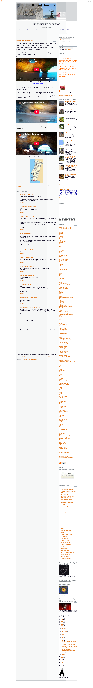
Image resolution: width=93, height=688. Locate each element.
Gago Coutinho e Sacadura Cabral (67, 318)
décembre (64, 626)
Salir (60, 416)
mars (63, 640)
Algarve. (61, 242)
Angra (60, 252)
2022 (62, 618)
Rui (21, 233)
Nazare (60, 387)
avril (63, 639)
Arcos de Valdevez (63, 254)
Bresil (60, 274)
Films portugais (62, 305)
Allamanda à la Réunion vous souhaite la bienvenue (67, 497)
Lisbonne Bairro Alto (64, 343)
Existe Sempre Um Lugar (25, 307)
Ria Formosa (62, 410)
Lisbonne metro (62, 352)
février (63, 652)
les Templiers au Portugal (65, 339)
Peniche (61, 398)
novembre (64, 628)
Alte (60, 246)
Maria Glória (23, 328)
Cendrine (22, 216)
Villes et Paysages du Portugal (66, 457)
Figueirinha (61, 304)
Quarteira (61, 407)
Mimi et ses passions (65, 540)
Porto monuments (63, 405)
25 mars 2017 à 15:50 (28, 257)
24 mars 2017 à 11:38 (31, 206)
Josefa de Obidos (63, 333)
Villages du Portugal (63, 456)
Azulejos (61, 263)
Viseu (60, 460)
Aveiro (60, 261)
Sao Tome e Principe (64, 421)
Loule (60, 362)
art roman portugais (63, 259)
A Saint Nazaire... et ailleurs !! (67, 489)
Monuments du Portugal (64, 380)
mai (63, 637)
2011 (62, 663)
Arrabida (61, 257)
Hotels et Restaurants (64, 330)
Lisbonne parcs (62, 357)
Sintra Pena (61, 430)
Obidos (60, 392)
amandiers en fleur (63, 248)
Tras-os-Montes (62, 443)
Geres (60, 319)
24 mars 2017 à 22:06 (27, 233)
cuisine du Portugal (63, 287)
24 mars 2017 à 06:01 (28, 194)
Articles (62, 39)
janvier (63, 654)
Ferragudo (61, 301)
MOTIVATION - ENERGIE (66, 544)
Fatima (60, 300)
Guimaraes (61, 325)
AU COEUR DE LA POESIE (67, 502)
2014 (62, 659)
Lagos (60, 334)
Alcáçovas (61, 234)
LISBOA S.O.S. (64, 532)
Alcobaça (61, 236)
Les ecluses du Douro (70, 148)
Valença (61, 446)
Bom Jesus (61, 268)
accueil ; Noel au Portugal (65, 227)
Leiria (60, 337)
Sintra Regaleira (62, 433)
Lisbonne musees (63, 355)
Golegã (60, 323)
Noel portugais (62, 389)
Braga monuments (63, 272)
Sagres (60, 412)
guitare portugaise (63, 328)
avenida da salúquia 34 (66, 506)
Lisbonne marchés (63, 351)
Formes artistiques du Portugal (66, 314)
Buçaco (61, 275)
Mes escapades (64, 538)
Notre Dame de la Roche (64, 391)
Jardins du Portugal (63, 332)
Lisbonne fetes (62, 347)
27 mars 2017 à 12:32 (31, 275)
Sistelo (60, 434)
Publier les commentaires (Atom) (30, 359)
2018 (62, 624)
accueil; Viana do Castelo (65, 228)
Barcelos (61, 264)
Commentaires (64, 41)
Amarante (61, 250)
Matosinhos (61, 377)
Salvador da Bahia (63, 417)
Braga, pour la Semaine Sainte (70, 125)
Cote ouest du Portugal (64, 284)
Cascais (61, 279)
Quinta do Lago (62, 408)
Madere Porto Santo (63, 373)
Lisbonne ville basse (64, 360)
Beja (60, 265)
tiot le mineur (23, 206)
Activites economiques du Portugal (67, 231)
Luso (60, 365)
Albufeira (61, 233)
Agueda (61, 232)
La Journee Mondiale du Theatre (69, 641)
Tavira (60, 439)
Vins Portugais (62, 458)
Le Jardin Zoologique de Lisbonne (70, 175)
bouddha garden (63, 269)
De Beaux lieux (36, 185)
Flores (60, 310)
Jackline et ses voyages (66, 523)
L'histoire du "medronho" (71, 117)
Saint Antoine (62, 414)
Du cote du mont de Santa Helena (69, 646)
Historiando (63, 521)
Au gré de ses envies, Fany (67, 504)
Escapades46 (64, 515)
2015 (62, 657)
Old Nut (62, 546)
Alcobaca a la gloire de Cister (68, 644)
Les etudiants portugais (64, 338)
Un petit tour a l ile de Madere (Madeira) (70, 140)
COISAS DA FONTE (65, 510)
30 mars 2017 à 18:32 (31, 318)
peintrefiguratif (23, 275)
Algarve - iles (62, 240)
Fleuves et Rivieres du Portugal (66, 309)
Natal (60, 385)
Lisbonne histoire (63, 348)
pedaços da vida (64, 548)
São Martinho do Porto (64, 419)
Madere (60, 369)
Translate (69, 49)
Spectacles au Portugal (64, 435)
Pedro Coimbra (23, 266)
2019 (62, 622)
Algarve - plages (28, 185)
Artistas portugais (63, 260)
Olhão (60, 394)
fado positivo (64, 517)
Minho (60, 379)
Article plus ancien (52, 356)
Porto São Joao (62, 406)
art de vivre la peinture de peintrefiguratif (66, 500)
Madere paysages (63, 371)
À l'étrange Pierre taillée (66, 558)
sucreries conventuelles (64, 438)
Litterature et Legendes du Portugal (67, 361)
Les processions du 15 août (70, 132)
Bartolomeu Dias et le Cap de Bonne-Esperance (71, 166)
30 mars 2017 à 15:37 (36, 307)
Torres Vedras (62, 442)
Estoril (60, 295)
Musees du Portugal (63, 383)
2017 (62, 625)
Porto (60, 403)
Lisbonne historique (63, 350)
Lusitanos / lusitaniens (64, 364)
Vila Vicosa (61, 453)
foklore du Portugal (63, 311)
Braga (60, 270)
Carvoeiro (61, 278)
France (60, 315)
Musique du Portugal (64, 384)
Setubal (61, 424)
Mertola (61, 378)
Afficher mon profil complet (65, 95)
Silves (60, 425)
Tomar (60, 440)
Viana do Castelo (63, 448)
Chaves (60, 281)
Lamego (61, 336)
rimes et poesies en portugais (67, 552)
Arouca (60, 256)
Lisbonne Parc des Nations (65, 356)
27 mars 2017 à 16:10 (31, 284)
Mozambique (62, 382)
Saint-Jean (61, 415)
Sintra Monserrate (63, 429)
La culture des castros (66, 649)
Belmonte (61, 266)
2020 (62, 621)
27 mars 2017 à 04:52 (32, 266)
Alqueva (61, 245)
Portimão (61, 402)
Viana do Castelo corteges (65, 449)
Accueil (22, 185)
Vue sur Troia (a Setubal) (70, 101)
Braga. (60, 273)
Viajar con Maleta (65, 556)
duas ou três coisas (65, 512)
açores (60, 229)
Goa (60, 320)
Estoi (60, 293)
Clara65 (21, 194)
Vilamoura (61, 455)
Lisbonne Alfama (63, 342)
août (63, 633)
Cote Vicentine (62, 286)
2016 (62, 656)
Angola (60, 251)
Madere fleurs (62, 370)
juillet (63, 634)
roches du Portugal (63, 411)
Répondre (22, 202)
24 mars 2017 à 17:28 (29, 216)
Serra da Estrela (62, 423)
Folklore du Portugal (64, 313)
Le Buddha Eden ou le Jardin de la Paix (70, 157)
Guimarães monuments (64, 327)
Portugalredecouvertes (66, 90)
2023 (62, 616)
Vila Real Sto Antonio (64, 452)
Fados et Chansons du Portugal (66, 297)
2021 (62, 619)
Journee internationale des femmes (69, 647)
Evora (60, 296)
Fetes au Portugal (63, 302)
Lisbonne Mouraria (63, 354)
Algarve (61, 238)
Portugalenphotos (65, 550)
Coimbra (61, 282)
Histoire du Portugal (63, 329)
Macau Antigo (64, 536)
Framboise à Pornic (65, 519)
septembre (64, 631)
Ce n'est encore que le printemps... (25, 40)
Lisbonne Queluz (63, 359)
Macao (60, 366)
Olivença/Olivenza (63, 396)
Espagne (61, 292)
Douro (60, 291)
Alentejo (61, 237)
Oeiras (60, 393)
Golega (60, 321)
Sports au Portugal (63, 437)
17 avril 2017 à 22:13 (30, 328)
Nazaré (60, 388)
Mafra (60, 374)
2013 (62, 660)
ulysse (21, 257)
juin (63, 635)
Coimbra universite (63, 283)
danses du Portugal (63, 288)
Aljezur (60, 243)
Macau (60, 368)
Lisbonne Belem (63, 344)
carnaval (61, 277)
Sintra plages (62, 432)
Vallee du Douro (62, 447)
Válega (60, 444)
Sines (60, 426)
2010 (62, 665)
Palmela (61, 397)
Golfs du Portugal (63, 324)
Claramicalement (64, 508)
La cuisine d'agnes (65, 525)
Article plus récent (20, 356)
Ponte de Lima (62, 401)
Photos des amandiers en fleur (68, 650)
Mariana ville (62, 375)
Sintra (60, 428)
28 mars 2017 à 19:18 (32, 297)
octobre (64, 629)
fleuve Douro (62, 307)
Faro (60, 298)
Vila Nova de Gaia (63, 451)
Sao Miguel (61, 420)
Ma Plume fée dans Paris (66, 534)
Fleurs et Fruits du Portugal (65, 306)
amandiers (61, 247)
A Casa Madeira (23, 297)
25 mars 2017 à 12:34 (29, 249)
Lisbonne (61, 341)
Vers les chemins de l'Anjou (67, 554)
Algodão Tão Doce (65, 494)
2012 (62, 662)
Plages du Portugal (63, 400)
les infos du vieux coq (66, 530)
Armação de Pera (63, 255)
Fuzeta (60, 316)
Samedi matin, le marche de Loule (70, 110)
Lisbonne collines (63, 346)
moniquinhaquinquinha (66, 542)
